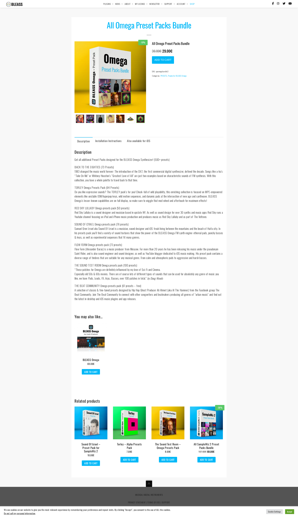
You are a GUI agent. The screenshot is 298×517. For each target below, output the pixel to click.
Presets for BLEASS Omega (177, 75)
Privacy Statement (137, 502)
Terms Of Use (153, 502)
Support (166, 502)
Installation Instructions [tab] (108, 141)
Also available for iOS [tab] (138, 141)
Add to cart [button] (90, 372)
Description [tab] (83, 141)
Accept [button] (289, 511)
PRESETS (163, 75)
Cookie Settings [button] (274, 511)
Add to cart (163, 60)
